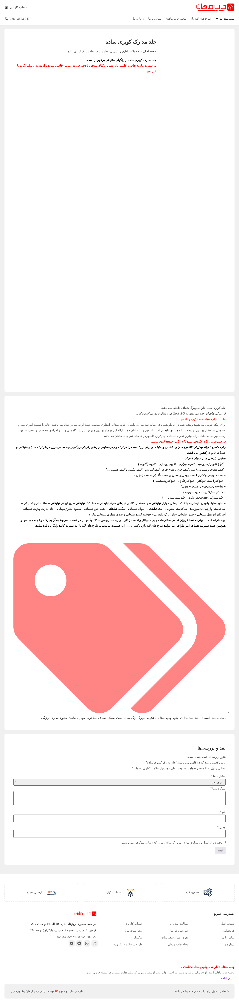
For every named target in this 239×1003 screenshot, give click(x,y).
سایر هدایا (217, 503)
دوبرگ (141, 717)
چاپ (63, 430)
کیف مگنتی (135, 469)
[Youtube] (72, 943)
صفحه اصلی (149, 51)
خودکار (219, 480)
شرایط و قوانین (179, 930)
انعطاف (205, 717)
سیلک (111, 717)
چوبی (188, 492)
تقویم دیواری (186, 464)
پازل (159, 503)
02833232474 (66, 937)
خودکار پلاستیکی (165, 480)
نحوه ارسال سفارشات (175, 937)
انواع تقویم (216, 464)
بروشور (105, 520)
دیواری (208, 486)
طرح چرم (168, 469)
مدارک (55, 717)
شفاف (102, 717)
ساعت (219, 486)
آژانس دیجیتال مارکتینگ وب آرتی (28, 991)
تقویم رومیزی (167, 464)
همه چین (94, 508)
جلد (197, 717)
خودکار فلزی (186, 480)
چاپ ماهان (165, 717)
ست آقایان (159, 475)
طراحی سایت (75, 991)
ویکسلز (137, 937)
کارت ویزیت (120, 520)
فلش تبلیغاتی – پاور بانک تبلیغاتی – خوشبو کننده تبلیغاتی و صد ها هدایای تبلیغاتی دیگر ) (141, 514)
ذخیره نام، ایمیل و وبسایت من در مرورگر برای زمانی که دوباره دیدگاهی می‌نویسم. (171, 842)
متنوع (63, 717)
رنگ (133, 717)
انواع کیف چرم (186, 469)
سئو (63, 991)
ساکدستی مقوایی (176, 508)
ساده (127, 717)
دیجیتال (146, 520)
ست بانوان (142, 475)
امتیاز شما (218, 776)
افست (135, 520)
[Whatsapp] (87, 943)
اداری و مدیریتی (119, 51)
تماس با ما (154, 18)
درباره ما (138, 18)
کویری (81, 717)
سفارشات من (133, 930)
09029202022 (87, 937)
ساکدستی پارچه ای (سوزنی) (207, 508)
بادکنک (179, 503)
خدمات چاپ (218, 452)
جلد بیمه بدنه (177, 497)
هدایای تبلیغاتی (169, 430)
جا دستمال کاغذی (132, 503)
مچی (185, 486)
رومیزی (196, 486)
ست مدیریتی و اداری (210, 475)
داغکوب (151, 717)
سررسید (202, 464)
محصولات (135, 51)
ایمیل (221, 827)
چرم (197, 492)
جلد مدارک (102, 51)
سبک (119, 717)
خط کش (86, 503)
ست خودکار (204, 480)
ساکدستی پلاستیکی (35, 503)
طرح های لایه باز (201, 18)
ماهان (72, 717)
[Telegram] (79, 943)
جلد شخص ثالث (198, 497)
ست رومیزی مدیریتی (182, 475)
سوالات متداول (179, 923)
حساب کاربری (133, 923)
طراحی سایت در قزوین (128, 944)
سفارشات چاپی (161, 520)
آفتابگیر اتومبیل (211, 514)
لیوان (136, 508)
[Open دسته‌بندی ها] (216, 18)
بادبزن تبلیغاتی (200, 503)
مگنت (116, 508)
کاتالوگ (93, 520)
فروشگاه (229, 930)
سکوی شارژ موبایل (69, 508)
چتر (106, 503)
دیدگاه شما (218, 788)
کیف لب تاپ (152, 469)
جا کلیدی (217, 492)
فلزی (206, 492)
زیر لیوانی (61, 503)
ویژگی (45, 717)
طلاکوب (92, 717)
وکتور (136, 525)
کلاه (155, 508)
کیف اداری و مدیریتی (210, 469)
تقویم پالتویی (147, 464)
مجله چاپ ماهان (176, 18)
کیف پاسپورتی (116, 469)
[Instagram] (94, 943)
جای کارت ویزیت (38, 508)
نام (223, 811)
